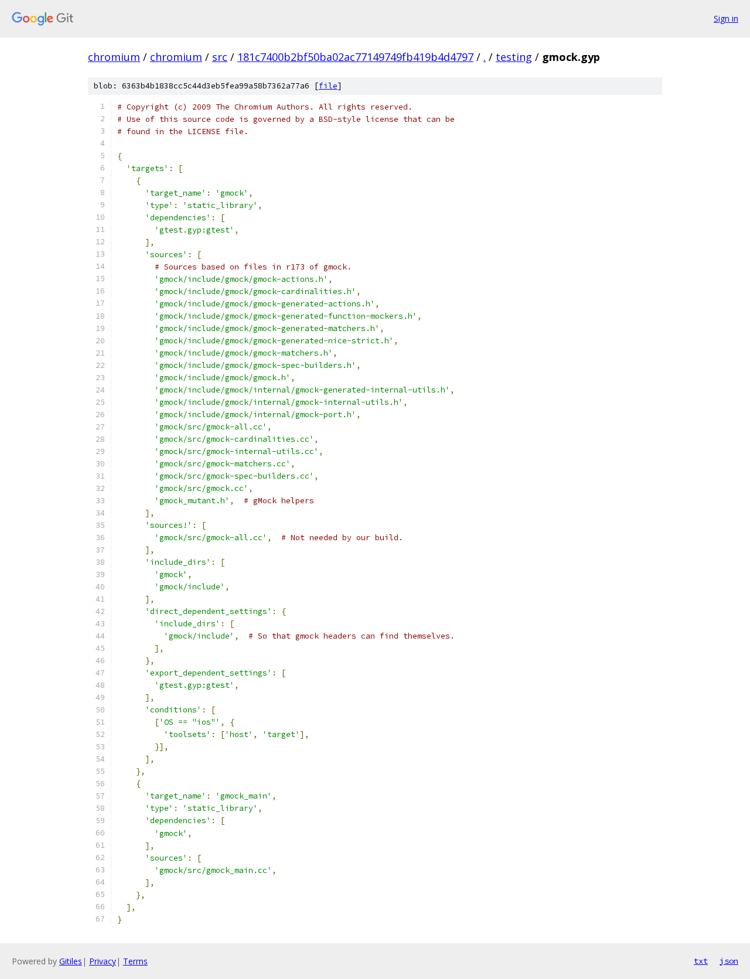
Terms (135, 961)
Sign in (726, 18)
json (729, 961)
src (219, 57)
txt (701, 961)
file (328, 86)
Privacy (102, 961)
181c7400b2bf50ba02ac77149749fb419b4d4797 (355, 57)
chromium (114, 57)
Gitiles (70, 961)
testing (514, 57)
